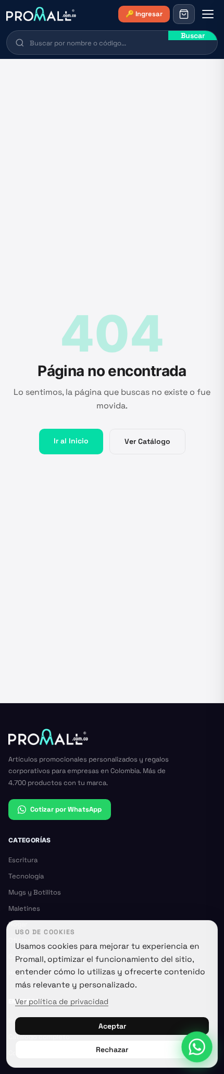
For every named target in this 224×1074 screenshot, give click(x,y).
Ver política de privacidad (61, 1001)
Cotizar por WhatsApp (66, 809)
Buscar (193, 35)
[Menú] (208, 14)
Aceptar (112, 1026)
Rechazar (112, 1049)
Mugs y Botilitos (34, 892)
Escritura (23, 859)
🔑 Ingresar (144, 13)
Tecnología (26, 876)
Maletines (24, 908)
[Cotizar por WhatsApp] (197, 1047)
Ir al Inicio (71, 440)
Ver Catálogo (147, 441)
